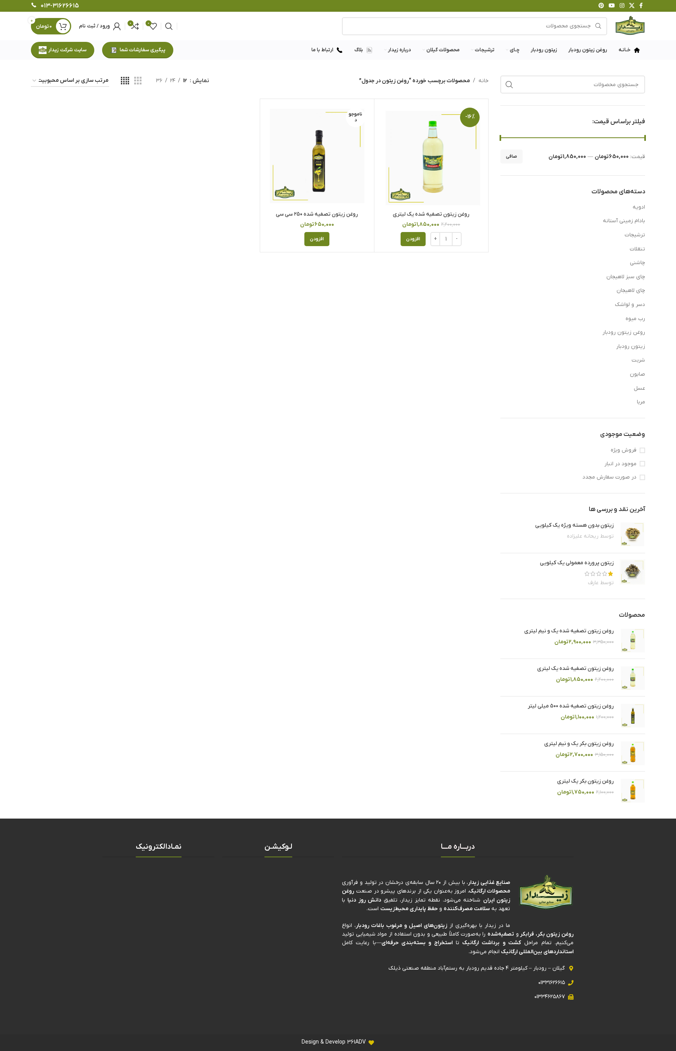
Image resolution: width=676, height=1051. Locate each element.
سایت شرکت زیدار (67, 50)
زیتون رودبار (630, 346)
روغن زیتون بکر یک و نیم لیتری (579, 743)
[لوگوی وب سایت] (630, 25)
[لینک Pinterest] (601, 6)
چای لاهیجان (631, 290)
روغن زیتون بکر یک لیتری (585, 781)
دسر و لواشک (630, 304)
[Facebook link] (641, 6)
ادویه (639, 207)
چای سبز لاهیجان (625, 277)
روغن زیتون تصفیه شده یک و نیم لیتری (569, 631)
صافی (511, 156)
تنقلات (637, 249)
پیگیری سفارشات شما (142, 50)
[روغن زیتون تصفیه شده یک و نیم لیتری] (632, 640)
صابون (637, 374)
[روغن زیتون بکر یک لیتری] (632, 790)
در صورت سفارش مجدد (609, 477)
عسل (639, 388)
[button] (413, 239)
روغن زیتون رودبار (623, 332)
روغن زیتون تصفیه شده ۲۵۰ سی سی (317, 214)
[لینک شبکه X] (632, 6)
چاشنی (637, 262)
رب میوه (635, 318)
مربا (641, 402)
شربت (638, 360)
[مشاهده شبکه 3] (138, 81)
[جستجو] (169, 26)
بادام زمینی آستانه (624, 221)
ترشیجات (635, 235)
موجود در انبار (620, 464)
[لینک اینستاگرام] (622, 6)
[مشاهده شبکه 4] (125, 81)
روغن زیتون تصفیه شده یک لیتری (575, 668)
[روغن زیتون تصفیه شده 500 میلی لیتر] (632, 715)
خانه (483, 81)
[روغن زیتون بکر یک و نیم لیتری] (632, 752)
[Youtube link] (611, 6)
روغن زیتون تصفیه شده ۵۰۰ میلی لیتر (571, 706)
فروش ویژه (623, 450)
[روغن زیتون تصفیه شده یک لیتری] (632, 677)
